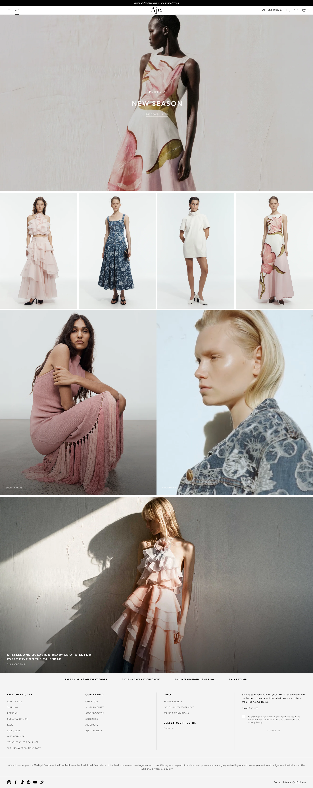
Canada (169, 728)
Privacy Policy (173, 701)
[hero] (156, 103)
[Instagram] (9, 782)
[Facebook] (15, 782)
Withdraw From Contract (24, 747)
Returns (12, 713)
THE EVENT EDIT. (16, 664)
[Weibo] (41, 782)
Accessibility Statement (179, 707)
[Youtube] (35, 782)
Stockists (91, 718)
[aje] (156, 10)
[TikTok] (22, 782)
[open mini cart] (304, 10)
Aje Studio (91, 724)
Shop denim (169, 487)
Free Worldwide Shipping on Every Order (156, 2)
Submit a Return (17, 718)
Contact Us (14, 701)
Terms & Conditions (176, 713)
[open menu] (9, 10)
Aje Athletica (93, 730)
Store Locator (94, 713)
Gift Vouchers (16, 736)
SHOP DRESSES (14, 487)
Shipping (12, 707)
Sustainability (94, 707)
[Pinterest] (28, 782)
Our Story (92, 701)
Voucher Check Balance (22, 742)
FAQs (10, 724)
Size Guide (13, 730)
